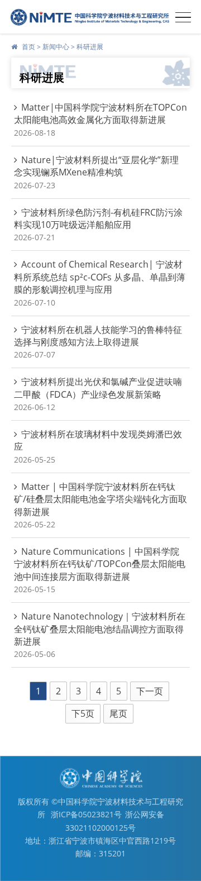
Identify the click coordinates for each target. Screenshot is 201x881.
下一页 (149, 691)
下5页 (82, 713)
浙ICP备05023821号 (86, 814)
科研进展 (89, 46)
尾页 (118, 713)
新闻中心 (55, 46)
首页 (28, 46)
